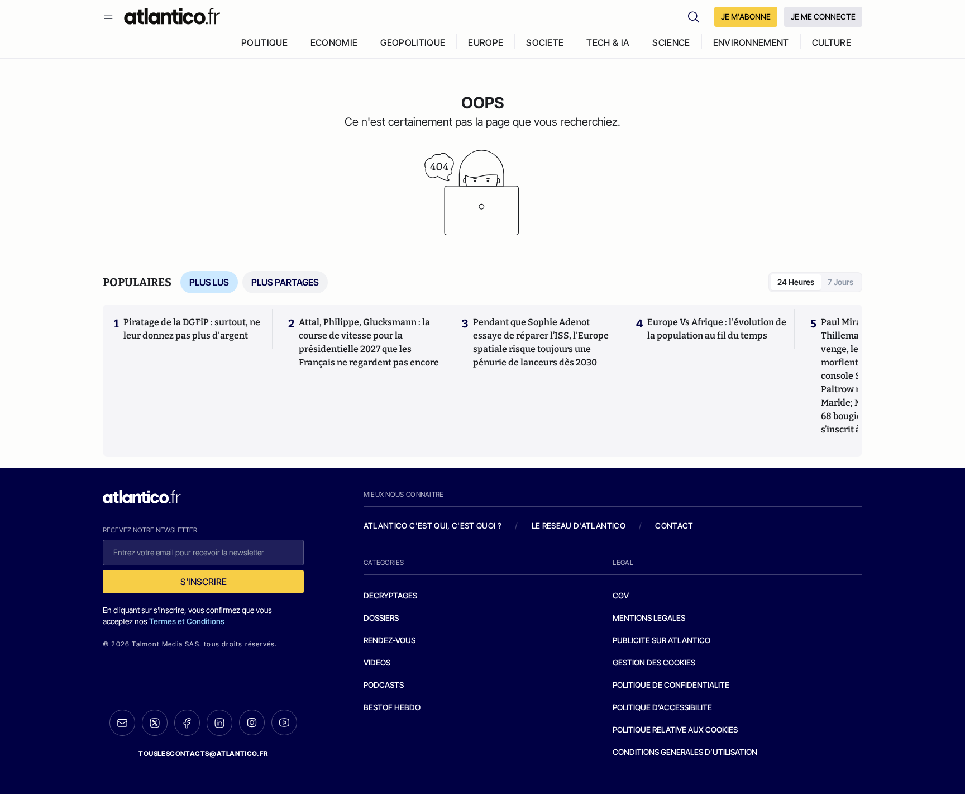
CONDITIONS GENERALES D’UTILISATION (685, 752)
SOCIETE (544, 42)
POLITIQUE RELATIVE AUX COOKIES (675, 729)
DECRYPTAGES (390, 595)
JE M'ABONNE (746, 16)
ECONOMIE (334, 42)
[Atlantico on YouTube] (284, 722)
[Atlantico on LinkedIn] (219, 723)
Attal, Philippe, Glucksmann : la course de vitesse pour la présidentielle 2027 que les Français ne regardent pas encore (369, 342)
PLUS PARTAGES (285, 282)
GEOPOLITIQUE (412, 42)
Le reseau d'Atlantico (578, 525)
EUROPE (485, 42)
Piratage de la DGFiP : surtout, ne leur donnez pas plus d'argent (191, 329)
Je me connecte (823, 16)
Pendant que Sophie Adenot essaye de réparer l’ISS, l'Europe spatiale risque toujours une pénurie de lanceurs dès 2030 (541, 342)
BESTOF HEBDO (392, 707)
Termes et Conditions (186, 621)
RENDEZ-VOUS (389, 640)
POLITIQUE (264, 42)
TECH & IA (607, 42)
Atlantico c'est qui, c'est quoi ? (433, 525)
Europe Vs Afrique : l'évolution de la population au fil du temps (716, 329)
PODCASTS (384, 685)
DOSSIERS (381, 617)
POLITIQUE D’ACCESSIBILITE (662, 707)
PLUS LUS (209, 282)
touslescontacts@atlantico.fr (203, 753)
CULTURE (831, 42)
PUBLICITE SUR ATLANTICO (661, 640)
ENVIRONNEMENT (751, 42)
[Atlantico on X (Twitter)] (155, 723)
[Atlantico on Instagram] (252, 722)
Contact (674, 525)
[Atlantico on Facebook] (187, 723)
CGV (621, 595)
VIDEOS (377, 662)
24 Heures (795, 282)
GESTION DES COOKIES (654, 662)
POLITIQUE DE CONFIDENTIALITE (671, 685)
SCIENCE (671, 42)
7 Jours (840, 282)
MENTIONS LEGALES (649, 617)
